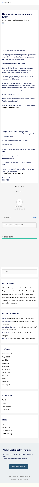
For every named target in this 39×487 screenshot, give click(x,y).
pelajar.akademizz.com (10, 108)
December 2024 (7, 354)
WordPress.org (7, 434)
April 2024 (5, 366)
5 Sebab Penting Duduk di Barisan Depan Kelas (18, 288)
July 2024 (5, 360)
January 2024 (6, 372)
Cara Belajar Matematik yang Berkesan (20, 318)
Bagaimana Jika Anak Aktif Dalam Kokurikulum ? (18, 294)
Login (35, 218)
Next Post (19, 192)
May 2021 (5, 376)
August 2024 (6, 357)
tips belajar (6, 409)
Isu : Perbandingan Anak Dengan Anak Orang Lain (18, 297)
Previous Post (19, 187)
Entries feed (6, 427)
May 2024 (5, 363)
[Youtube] (36, 201)
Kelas (18, 20)
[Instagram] (36, 206)
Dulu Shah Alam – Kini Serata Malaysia (23, 339)
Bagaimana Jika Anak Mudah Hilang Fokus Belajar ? (19, 291)
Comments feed (7, 431)
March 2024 (6, 369)
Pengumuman (6, 406)
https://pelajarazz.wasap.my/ (12, 173)
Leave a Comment (8, 20)
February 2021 (6, 385)
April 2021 (5, 379)
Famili (4, 400)
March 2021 (6, 382)
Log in (4, 424)
